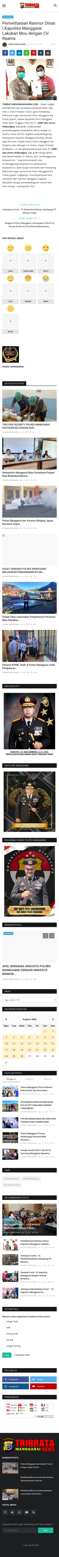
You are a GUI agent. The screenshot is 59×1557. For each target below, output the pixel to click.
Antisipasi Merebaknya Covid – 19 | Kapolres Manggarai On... (37, 1290)
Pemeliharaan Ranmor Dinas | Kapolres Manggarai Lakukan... (36, 1242)
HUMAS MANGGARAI (17, 44)
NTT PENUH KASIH (12, 1185)
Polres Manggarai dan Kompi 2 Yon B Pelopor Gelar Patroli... (36, 1465)
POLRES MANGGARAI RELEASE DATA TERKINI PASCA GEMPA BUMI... (38, 1120)
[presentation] (45, 935)
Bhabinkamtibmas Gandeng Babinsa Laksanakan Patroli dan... (36, 1492)
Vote (7, 1355)
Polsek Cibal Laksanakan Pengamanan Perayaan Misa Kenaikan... (29, 618)
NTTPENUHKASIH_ (31, 1178)
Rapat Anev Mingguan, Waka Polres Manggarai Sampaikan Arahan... (26, 968)
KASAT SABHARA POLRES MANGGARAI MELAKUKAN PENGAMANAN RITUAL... (24, 570)
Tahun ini (47, 1079)
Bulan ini (29, 1079)
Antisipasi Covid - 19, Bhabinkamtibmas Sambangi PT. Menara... (36, 1258)
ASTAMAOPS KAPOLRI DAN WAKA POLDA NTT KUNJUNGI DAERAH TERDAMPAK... (37, 1105)
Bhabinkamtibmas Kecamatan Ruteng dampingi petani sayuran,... (37, 1479)
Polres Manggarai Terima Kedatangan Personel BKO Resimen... (33, 1136)
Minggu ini (11, 1079)
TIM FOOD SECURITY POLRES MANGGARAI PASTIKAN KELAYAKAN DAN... (26, 426)
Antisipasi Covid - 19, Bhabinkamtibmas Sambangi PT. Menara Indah (29, 211)
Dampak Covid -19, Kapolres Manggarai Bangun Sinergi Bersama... (34, 1275)
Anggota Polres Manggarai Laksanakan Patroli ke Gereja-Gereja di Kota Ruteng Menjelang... (29, 225)
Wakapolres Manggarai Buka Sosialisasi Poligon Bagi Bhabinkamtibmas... (28, 474)
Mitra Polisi (7, 17)
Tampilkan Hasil (22, 1355)
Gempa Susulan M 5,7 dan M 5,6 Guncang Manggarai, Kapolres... (36, 1152)
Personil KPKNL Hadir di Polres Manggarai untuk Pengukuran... (28, 666)
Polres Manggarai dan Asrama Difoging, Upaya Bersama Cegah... (27, 522)
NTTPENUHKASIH (11, 1178)
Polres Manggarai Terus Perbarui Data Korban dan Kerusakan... (36, 1089)
